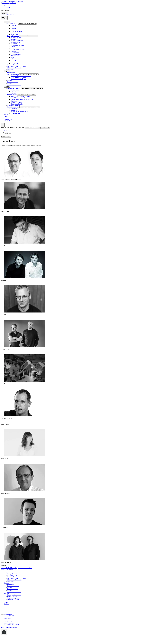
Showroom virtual (15, 113)
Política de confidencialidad (11, 624)
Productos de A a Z (12, 65)
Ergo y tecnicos (15, 28)
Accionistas (7, 7)
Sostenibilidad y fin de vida (18, 98)
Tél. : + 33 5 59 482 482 (7, 615)
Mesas (12, 57)
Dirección (13, 25)
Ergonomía (14, 101)
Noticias (6, 114)
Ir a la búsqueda (18, 1)
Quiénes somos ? (11, 72)
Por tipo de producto (13, 36)
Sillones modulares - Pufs (18, 49)
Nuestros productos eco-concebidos (16, 66)
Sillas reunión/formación (17, 45)
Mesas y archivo (15, 34)
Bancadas (13, 51)
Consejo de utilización (16, 104)
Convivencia (14, 29)
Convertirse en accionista (14, 85)
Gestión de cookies (9, 623)
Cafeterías (13, 33)
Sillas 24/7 (14, 39)
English (7, 14)
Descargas (13, 93)
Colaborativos (14, 26)
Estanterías (14, 58)
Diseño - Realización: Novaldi (9, 627)
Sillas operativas (15, 42)
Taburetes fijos (15, 55)
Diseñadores (10, 69)
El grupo (9, 80)
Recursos (7, 86)
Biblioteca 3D (14, 110)
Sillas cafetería (15, 52)
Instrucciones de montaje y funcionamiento (22, 99)
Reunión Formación (16, 31)
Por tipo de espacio (12, 23)
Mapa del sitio (7, 620)
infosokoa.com (8, 614)
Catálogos (13, 91)
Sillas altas (14, 43)
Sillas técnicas (14, 63)
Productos (7, 22)
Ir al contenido (10, 1)
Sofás (12, 48)
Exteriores (13, 60)
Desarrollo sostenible (12, 82)
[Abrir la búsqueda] (3, 125)
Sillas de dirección (16, 37)
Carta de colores (15, 90)
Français (3, 14)
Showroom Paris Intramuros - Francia (21, 76)
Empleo (9, 83)
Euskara (12, 14)
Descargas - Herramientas (14, 88)
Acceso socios (8, 5)
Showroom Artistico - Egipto (18, 77)
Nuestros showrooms (13, 74)
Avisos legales (8, 618)
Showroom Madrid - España (18, 79)
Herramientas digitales (13, 107)
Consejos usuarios (12, 94)
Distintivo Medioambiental (14, 68)
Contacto (6, 116)
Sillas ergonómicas (16, 54)
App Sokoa (14, 108)
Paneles (13, 61)
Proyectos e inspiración (13, 105)
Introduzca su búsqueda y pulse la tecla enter (12, 127)
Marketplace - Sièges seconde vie (19, 111)
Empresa (7, 71)
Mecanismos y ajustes (16, 102)
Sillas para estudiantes (17, 40)
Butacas (13, 46)
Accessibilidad (8, 621)
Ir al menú (3, 1)
